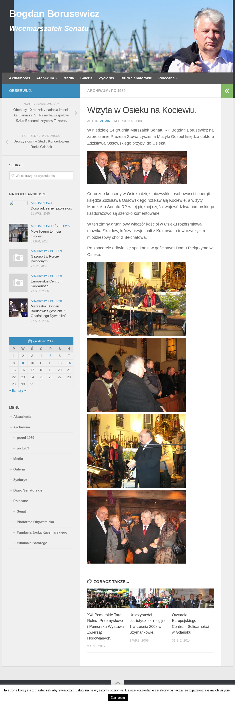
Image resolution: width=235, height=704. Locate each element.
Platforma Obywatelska (35, 522)
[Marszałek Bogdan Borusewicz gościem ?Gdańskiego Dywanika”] (18, 307)
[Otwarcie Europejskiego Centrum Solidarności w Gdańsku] (193, 598)
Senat (21, 511)
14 (69, 363)
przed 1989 (25, 438)
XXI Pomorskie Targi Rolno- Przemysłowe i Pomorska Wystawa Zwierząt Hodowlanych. (105, 626)
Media (69, 78)
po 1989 (118, 91)
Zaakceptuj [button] (118, 697)
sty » (22, 390)
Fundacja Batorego (32, 543)
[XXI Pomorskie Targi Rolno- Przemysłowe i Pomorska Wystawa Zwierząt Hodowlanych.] (108, 598)
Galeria (86, 78)
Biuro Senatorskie (136, 78)
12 (50, 363)
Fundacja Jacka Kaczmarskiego (42, 532)
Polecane (166, 78)
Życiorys (106, 78)
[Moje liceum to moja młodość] (18, 233)
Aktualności (19, 78)
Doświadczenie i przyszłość (52, 208)
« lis (12, 390)
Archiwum (45, 78)
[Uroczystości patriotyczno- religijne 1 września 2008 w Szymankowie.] (150, 598)
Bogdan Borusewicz (54, 13)
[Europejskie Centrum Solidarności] (18, 283)
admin (105, 121)
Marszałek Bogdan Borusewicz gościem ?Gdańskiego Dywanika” (48, 311)
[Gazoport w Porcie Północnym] (18, 258)
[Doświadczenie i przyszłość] (18, 210)
